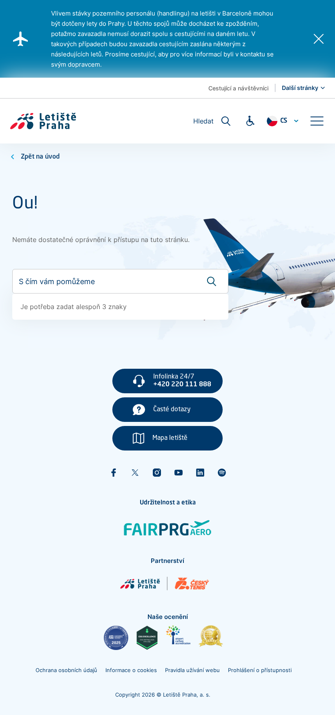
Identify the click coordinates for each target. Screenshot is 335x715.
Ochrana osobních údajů (66, 670)
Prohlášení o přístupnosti (260, 670)
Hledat (203, 121)
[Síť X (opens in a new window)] (135, 472)
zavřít (318, 39)
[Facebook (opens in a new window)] (113, 472)
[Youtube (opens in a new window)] (178, 472)
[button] (316, 121)
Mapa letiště (170, 438)
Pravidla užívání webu (192, 670)
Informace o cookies (131, 670)
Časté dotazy (172, 409)
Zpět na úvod (40, 157)
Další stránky (300, 87)
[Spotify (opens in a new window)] (222, 472)
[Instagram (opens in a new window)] (157, 472)
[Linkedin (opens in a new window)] (200, 472)
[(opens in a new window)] (116, 637)
